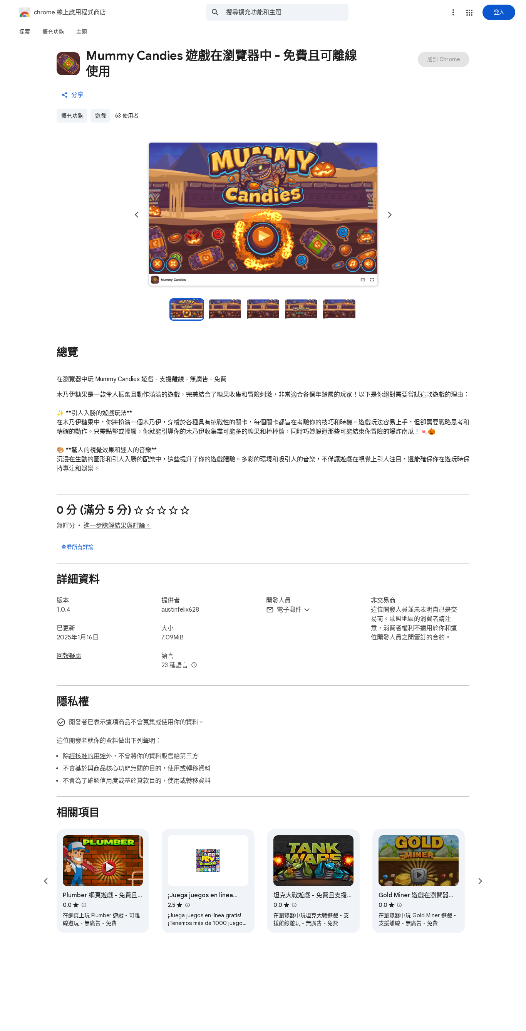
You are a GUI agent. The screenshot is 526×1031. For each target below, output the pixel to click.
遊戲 (100, 115)
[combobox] (287, 12)
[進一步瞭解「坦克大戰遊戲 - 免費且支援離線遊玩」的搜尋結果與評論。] (294, 905)
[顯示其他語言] (194, 665)
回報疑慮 (69, 656)
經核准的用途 (87, 756)
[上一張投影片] (136, 214)
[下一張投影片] (389, 214)
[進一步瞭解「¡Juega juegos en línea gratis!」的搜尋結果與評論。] (187, 905)
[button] (469, 12)
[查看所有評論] (77, 546)
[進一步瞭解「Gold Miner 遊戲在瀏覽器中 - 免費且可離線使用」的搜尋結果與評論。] (399, 905)
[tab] (24, 32)
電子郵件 (289, 610)
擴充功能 (72, 115)
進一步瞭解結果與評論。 (117, 526)
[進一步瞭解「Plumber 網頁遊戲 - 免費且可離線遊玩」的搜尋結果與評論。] (83, 905)
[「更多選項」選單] (453, 12)
